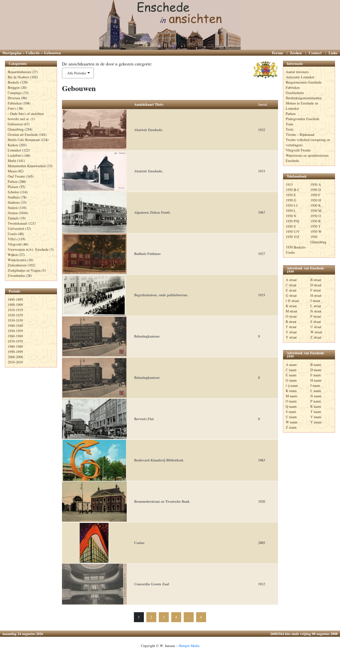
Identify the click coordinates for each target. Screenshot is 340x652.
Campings (15, 92)
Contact (315, 52)
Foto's (12, 108)
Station (13, 207)
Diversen (14, 98)
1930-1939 (15, 320)
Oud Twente (16, 176)
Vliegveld (14, 244)
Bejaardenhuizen (19, 71)
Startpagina (12, 52)
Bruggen (14, 87)
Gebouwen (15, 124)
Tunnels (13, 218)
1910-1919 (15, 309)
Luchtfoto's (15, 155)
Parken (12, 181)
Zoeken (296, 52)
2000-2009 (15, 356)
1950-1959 (15, 330)
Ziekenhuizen (17, 265)
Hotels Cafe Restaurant (24, 139)
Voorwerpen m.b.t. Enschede (28, 249)
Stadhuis (14, 197)
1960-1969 (15, 336)
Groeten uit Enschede (23, 134)
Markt (12, 160)
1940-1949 (15, 325)
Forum (277, 52)
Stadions (14, 202)
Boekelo (13, 82)
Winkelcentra (17, 259)
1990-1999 (15, 351)
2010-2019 (15, 362)
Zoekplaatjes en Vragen (24, 270)
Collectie (33, 52)
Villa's (12, 239)
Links (333, 52)
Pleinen (13, 186)
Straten (13, 212)
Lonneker (14, 150)
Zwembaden (16, 275)
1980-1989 (15, 346)
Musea (12, 171)
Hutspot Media (189, 645)
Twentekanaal (17, 223)
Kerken (13, 145)
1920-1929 (15, 315)
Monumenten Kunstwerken (27, 165)
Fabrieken (15, 103)
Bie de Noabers (18, 77)
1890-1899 (15, 299)
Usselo (12, 233)
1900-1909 (15, 304)
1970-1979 (15, 341)
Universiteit (16, 228)
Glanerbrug (16, 129)
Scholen (13, 192)
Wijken (13, 254)
